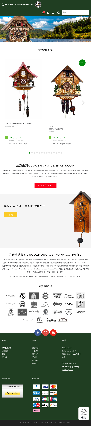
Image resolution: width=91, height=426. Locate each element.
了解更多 (10, 215)
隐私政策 (35, 360)
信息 (34, 340)
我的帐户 (5, 357)
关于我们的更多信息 (45, 185)
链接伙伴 (35, 354)
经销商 (34, 357)
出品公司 (35, 363)
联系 (64, 340)
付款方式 (5, 351)
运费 (3, 354)
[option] (24, 102)
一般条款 (35, 351)
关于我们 (35, 348)
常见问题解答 (7, 348)
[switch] (83, 417)
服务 (4, 340)
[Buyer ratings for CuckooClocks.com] (12, 391)
